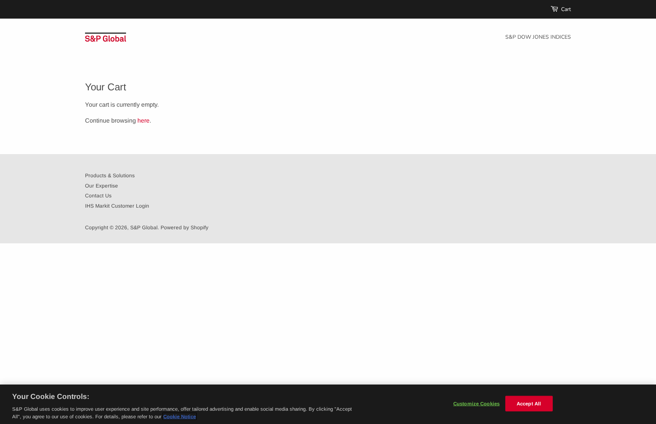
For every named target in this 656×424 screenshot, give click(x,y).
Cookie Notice (179, 416)
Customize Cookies (476, 404)
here (143, 120)
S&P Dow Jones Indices (538, 37)
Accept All (529, 404)
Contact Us (98, 196)
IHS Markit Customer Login (117, 206)
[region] (328, 404)
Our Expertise (101, 186)
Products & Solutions (110, 175)
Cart (566, 9)
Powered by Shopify (184, 227)
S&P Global (144, 227)
